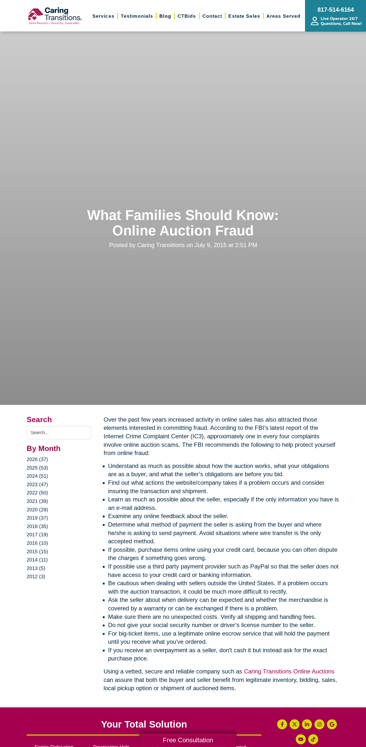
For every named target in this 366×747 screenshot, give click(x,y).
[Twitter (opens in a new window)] (295, 724)
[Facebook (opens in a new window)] (282, 724)
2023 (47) (37, 484)
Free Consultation (188, 740)
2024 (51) (37, 476)
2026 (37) (37, 459)
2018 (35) (37, 526)
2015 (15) (37, 551)
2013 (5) (36, 568)
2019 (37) (37, 518)
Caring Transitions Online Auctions (289, 671)
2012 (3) (36, 576)
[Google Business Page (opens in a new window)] (332, 724)
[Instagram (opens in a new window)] (319, 724)
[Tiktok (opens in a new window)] (313, 739)
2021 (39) (37, 501)
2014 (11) (37, 559)
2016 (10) (37, 543)
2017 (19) (37, 534)
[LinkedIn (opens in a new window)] (307, 724)
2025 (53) (37, 467)
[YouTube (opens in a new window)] (301, 739)
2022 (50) (37, 492)
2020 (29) (37, 509)
